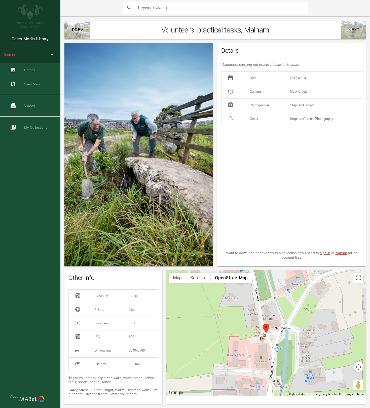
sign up (341, 253)
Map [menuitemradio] (177, 277)
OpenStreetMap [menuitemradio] (231, 277)
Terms (360, 394)
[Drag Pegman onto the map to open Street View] (358, 385)
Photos (22, 70)
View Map (25, 84)
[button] (266, 328)
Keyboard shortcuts (300, 394)
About (14, 396)
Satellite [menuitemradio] (198, 277)
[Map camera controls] (358, 367)
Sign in (9, 54)
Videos (22, 106)
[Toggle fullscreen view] (358, 278)
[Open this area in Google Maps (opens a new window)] (176, 393)
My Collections (28, 127)
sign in (325, 253)
